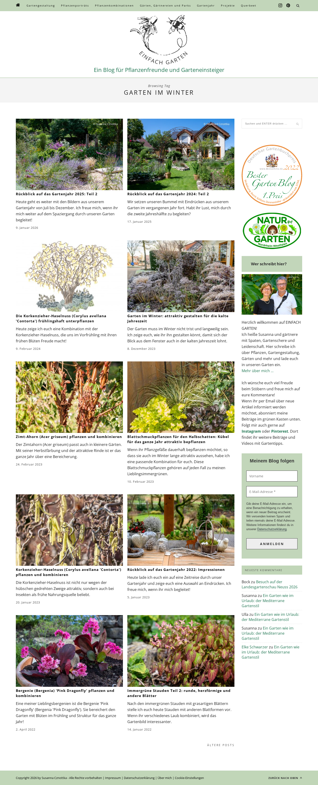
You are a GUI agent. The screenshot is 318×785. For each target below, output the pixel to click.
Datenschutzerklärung (272, 529)
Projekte (228, 5)
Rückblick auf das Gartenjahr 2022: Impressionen (176, 569)
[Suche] (297, 5)
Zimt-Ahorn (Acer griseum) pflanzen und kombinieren (69, 436)
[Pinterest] (288, 5)
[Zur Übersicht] (18, 5)
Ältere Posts (221, 745)
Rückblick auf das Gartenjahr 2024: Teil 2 (168, 194)
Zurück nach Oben (283, 778)
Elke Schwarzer (255, 647)
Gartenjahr (206, 5)
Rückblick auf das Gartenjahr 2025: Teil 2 (57, 194)
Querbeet (248, 5)
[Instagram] (280, 5)
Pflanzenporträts (75, 5)
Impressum (113, 778)
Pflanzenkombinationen (114, 5)
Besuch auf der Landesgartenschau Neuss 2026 (270, 584)
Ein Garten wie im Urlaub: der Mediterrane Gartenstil (268, 600)
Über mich (165, 778)
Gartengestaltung (41, 5)
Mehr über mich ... (258, 370)
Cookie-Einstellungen (189, 778)
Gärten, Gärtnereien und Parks (165, 5)
